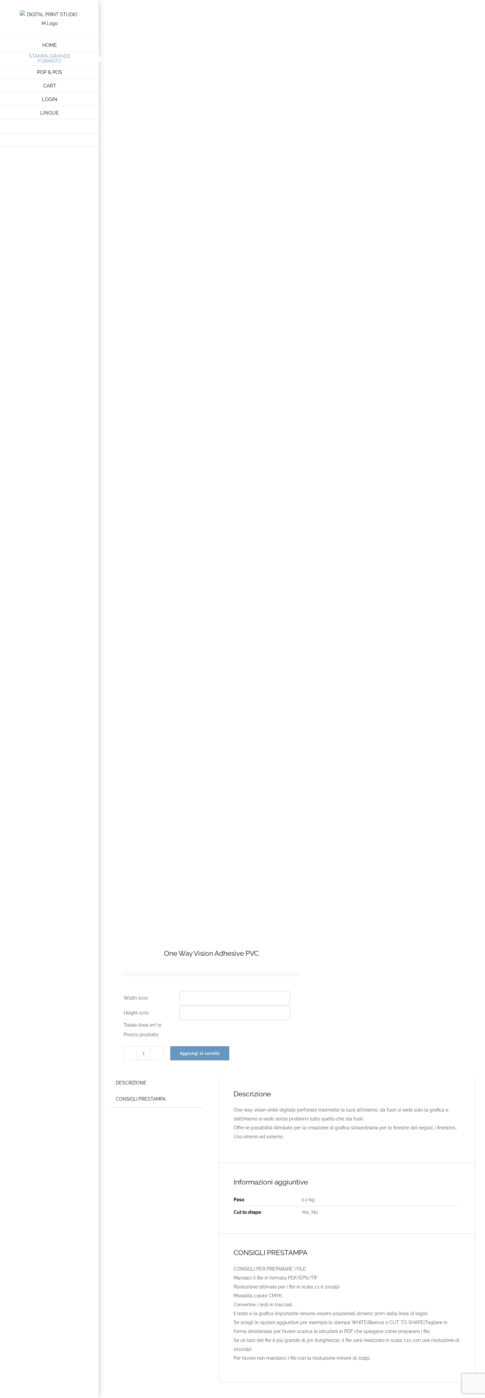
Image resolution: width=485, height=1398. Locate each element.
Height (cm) (136, 1012)
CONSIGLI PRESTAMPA (141, 1099)
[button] (49, 140)
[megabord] (197, 450)
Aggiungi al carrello (200, 1053)
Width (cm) (136, 998)
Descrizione (131, 1082)
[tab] (131, 1083)
